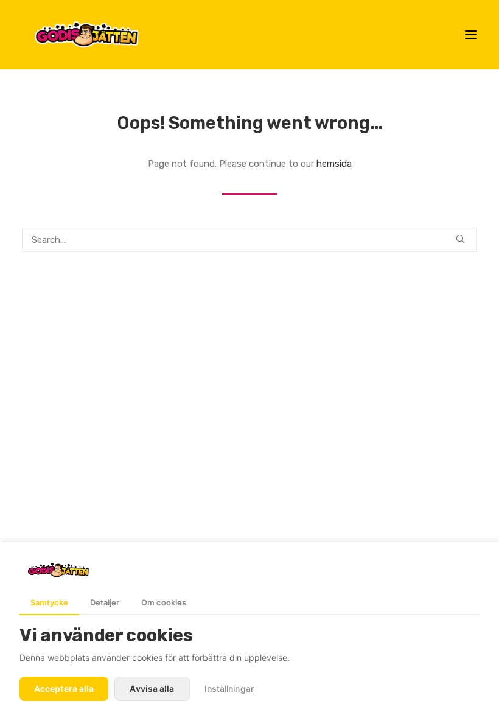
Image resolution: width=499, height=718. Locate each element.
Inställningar (229, 688)
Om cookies (163, 602)
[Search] (249, 240)
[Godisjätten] (96, 34)
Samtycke (49, 602)
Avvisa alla (152, 688)
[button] (471, 34)
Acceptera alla (64, 688)
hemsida (334, 163)
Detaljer (104, 602)
